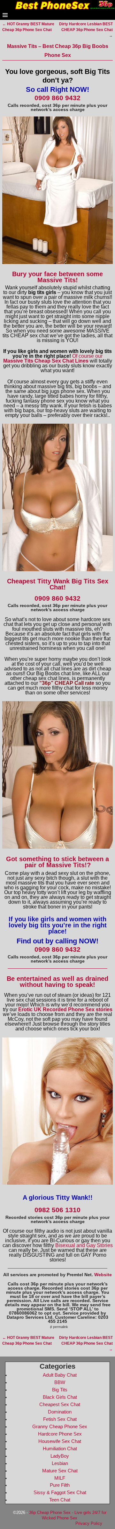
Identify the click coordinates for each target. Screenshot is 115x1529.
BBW (59, 1382)
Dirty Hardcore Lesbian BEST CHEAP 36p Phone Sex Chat (86, 29)
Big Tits (59, 1389)
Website (103, 1274)
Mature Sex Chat (60, 1470)
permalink (60, 1327)
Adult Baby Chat (60, 1375)
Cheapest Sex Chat (59, 1404)
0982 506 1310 (57, 1209)
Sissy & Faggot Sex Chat (60, 1492)
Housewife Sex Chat (59, 1441)
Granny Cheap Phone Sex (59, 1426)
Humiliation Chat (60, 1448)
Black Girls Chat (60, 1397)
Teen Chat (59, 1499)
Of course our (53, 358)
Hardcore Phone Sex (60, 1434)
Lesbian (60, 1463)
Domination (60, 1411)
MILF (59, 1478)
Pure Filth (60, 1485)
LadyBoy (59, 1456)
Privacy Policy (88, 1523)
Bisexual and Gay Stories (84, 1245)
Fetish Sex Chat (60, 1419)
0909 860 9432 (57, 97)
